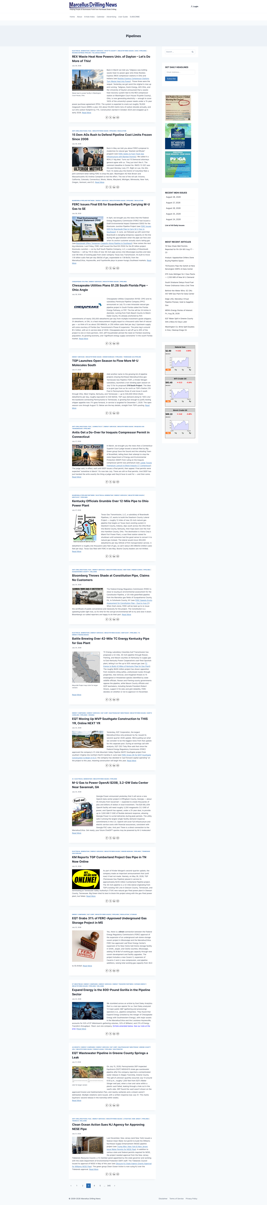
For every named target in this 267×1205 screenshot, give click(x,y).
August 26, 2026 (173, 208)
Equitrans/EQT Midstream (119, 713)
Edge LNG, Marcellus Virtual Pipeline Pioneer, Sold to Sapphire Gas (179, 302)
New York (127, 569)
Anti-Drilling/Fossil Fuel (81, 131)
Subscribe (171, 79)
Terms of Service (176, 1199)
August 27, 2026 (173, 203)
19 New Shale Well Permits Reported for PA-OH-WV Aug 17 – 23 (179, 249)
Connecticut (98, 426)
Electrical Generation (80, 51)
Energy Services (97, 51)
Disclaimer (163, 1199)
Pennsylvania (137, 569)
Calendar (100, 17)
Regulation (122, 131)
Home (72, 17)
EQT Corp (104, 713)
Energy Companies (79, 713)
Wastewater (118, 1049)
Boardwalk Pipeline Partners (83, 200)
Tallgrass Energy (99, 53)
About (79, 17)
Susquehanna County (80, 571)
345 (109, 1186)
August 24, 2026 (173, 219)
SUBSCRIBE (135, 17)
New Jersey (136, 1119)
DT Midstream (77, 984)
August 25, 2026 (173, 214)
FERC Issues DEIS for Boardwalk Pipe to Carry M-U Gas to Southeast (129, 229)
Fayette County (110, 51)
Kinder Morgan (108, 357)
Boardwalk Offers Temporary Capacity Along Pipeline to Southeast (104, 243)
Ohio (136, 51)
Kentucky (76, 497)
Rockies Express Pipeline (81, 53)
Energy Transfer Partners (123, 984)
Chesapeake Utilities (80, 281)
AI (72, 779)
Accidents (76, 1047)
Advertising (111, 17)
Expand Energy (140, 984)
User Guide (123, 17)
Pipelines (142, 51)
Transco (75, 1121)
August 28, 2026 (173, 197)
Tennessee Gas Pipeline (132, 357)
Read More (86, 113)
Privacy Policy (191, 1199)
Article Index (89, 17)
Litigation (127, 1119)
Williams (93, 571)
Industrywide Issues (126, 51)
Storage (133, 914)
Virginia (91, 715)
